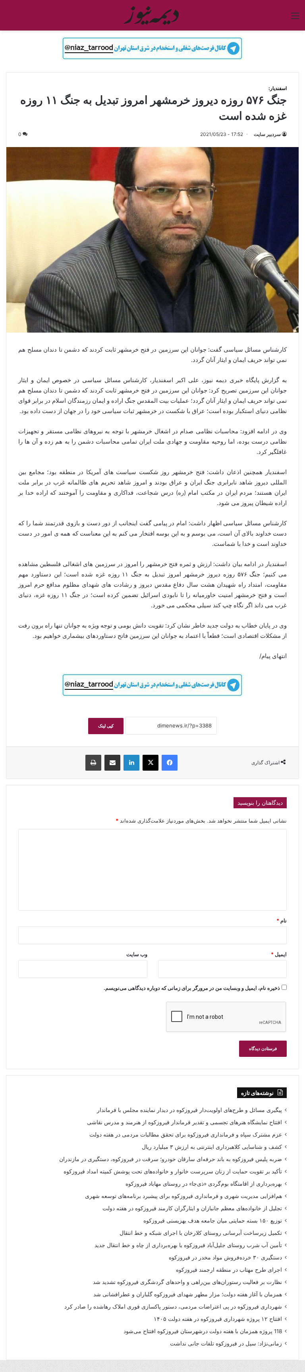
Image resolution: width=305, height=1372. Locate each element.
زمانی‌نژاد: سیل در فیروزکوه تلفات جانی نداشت (226, 1343)
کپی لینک (106, 726)
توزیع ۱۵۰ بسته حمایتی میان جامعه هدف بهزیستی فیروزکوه (212, 1220)
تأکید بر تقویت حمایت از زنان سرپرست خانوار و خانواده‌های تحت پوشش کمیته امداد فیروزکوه (173, 1171)
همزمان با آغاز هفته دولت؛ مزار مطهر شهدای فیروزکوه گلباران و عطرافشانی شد (187, 1294)
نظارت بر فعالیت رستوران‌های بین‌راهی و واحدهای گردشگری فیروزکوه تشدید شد (187, 1282)
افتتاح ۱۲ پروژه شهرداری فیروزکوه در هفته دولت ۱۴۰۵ (218, 1319)
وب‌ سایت (136, 954)
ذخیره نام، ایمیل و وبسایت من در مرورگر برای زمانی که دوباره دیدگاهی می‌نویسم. (192, 988)
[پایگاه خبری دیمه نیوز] (152, 15)
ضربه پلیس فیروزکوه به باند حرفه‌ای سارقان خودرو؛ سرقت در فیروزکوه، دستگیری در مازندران (170, 1159)
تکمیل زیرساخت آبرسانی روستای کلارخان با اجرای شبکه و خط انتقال (201, 1233)
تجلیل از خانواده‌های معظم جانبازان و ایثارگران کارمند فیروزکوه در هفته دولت (192, 1208)
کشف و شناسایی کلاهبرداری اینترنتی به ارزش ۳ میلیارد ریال (212, 1147)
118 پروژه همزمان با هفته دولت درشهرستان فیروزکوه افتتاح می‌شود (203, 1331)
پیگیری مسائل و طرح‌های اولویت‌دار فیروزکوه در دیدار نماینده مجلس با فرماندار (189, 1110)
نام (281, 920)
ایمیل (279, 954)
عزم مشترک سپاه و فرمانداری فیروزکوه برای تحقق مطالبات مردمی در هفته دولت (185, 1134)
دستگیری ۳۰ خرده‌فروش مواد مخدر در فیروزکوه (225, 1257)
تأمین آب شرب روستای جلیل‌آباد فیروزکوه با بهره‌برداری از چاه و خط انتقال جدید (188, 1245)
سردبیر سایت (267, 134)
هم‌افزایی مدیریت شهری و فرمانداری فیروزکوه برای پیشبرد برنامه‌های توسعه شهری (183, 1196)
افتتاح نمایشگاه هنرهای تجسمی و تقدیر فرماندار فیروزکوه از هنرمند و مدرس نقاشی (184, 1122)
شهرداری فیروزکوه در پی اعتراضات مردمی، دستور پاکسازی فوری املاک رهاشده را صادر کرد (173, 1306)
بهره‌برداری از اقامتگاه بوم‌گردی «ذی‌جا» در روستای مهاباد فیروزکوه (203, 1184)
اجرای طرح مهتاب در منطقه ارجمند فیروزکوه (229, 1270)
